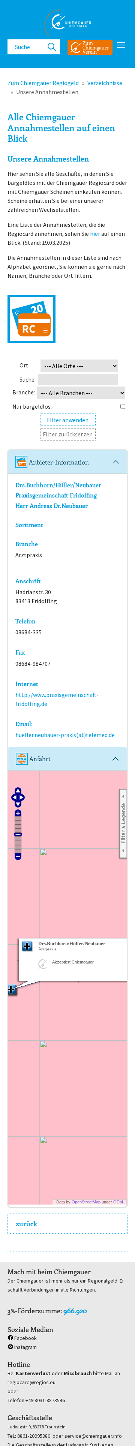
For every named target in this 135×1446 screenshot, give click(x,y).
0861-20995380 (33, 1436)
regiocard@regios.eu (32, 1382)
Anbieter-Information (58, 462)
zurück (26, 1223)
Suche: (28, 379)
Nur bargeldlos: (32, 406)
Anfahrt (39, 759)
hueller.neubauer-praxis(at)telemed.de (65, 735)
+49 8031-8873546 (45, 1400)
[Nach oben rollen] (119, 1430)
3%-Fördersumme (34, 1310)
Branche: (23, 392)
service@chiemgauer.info (93, 1436)
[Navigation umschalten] (121, 45)
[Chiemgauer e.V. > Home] (68, 22)
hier (95, 233)
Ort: (25, 365)
